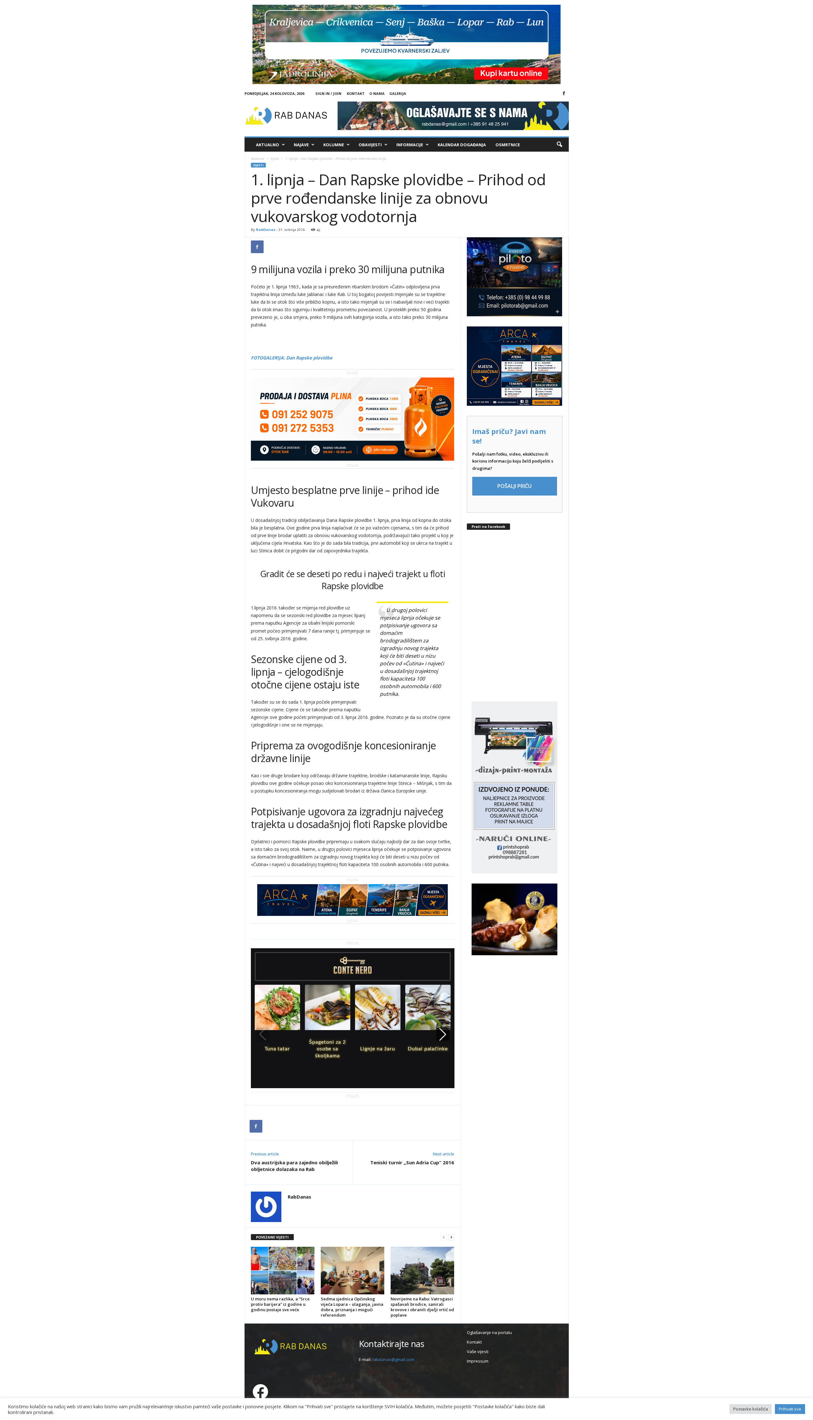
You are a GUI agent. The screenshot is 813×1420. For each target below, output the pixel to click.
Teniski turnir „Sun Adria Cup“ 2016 (412, 1162)
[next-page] (451, 1237)
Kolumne (333, 145)
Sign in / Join (328, 93)
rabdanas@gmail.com (393, 1359)
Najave (301, 145)
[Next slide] (442, 1034)
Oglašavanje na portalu (489, 1332)
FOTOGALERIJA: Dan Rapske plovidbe (291, 358)
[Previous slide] (262, 1034)
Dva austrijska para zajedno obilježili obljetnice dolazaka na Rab (294, 1165)
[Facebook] (564, 93)
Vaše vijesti (477, 1351)
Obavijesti (370, 145)
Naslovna (257, 158)
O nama (377, 93)
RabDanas (265, 229)
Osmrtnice (507, 145)
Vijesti (274, 158)
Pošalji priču (514, 486)
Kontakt (356, 93)
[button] (559, 145)
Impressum (477, 1361)
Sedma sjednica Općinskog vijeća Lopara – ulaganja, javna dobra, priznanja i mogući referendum (352, 1307)
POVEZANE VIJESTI (272, 1237)
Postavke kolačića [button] (750, 1409)
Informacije (409, 145)
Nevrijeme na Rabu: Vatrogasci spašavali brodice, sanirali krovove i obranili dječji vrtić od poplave (422, 1307)
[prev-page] (443, 1237)
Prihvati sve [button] (790, 1409)
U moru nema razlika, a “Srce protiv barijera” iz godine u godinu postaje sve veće (280, 1304)
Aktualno (267, 145)
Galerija (397, 93)
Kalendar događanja (462, 145)
